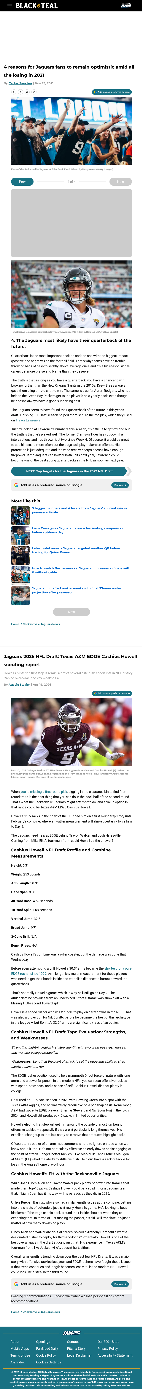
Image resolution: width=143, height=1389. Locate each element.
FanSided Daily (47, 1348)
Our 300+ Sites (108, 1342)
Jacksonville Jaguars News (41, 624)
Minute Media (28, 1372)
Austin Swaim (19, 684)
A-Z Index (17, 1362)
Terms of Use (20, 1355)
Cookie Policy (46, 1355)
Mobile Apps (19, 1348)
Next (120, 182)
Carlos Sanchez (20, 83)
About (14, 1342)
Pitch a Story (76, 1348)
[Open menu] (9, 5)
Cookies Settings (48, 1362)
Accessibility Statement (115, 1355)
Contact (73, 1342)
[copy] (33, 91)
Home (15, 624)
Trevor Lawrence (28, 420)
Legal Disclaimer (79, 1355)
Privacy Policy (108, 1348)
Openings (43, 1342)
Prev (22, 182)
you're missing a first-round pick (43, 792)
